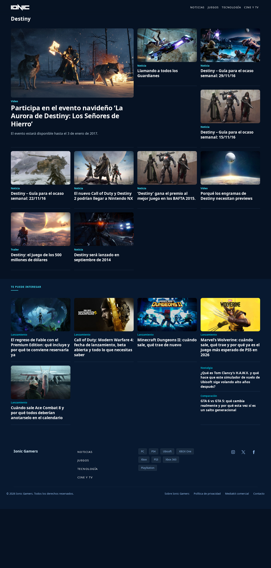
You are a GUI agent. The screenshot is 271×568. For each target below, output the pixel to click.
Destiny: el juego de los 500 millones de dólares (36, 257)
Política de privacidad (207, 493)
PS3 (156, 459)
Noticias (197, 7)
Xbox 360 (171, 459)
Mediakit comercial (237, 493)
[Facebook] (254, 452)
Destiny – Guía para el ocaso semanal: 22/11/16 (37, 196)
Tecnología (231, 7)
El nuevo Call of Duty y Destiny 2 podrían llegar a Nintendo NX (103, 196)
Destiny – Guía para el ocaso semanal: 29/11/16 (227, 73)
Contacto (259, 493)
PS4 (153, 451)
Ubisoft (167, 451)
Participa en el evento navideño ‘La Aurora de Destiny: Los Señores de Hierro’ (67, 116)
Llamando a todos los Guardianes (157, 73)
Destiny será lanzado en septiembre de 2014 (96, 257)
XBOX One (185, 451)
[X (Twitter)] (243, 452)
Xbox (144, 459)
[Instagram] (233, 452)
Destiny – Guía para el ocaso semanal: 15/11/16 (227, 135)
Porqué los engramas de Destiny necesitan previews (226, 196)
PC (142, 451)
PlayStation (147, 467)
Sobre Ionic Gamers (177, 493)
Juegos (213, 7)
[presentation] (72, 63)
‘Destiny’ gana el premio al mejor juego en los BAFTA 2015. (166, 196)
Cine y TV (251, 7)
